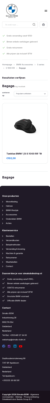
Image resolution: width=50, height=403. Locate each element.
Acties (9, 223)
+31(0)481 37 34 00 (18, 335)
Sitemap (18, 397)
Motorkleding (12, 201)
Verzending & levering (15, 249)
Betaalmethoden (13, 244)
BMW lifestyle (12, 210)
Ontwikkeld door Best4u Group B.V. (17, 399)
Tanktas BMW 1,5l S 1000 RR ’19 (24, 153)
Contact (9, 266)
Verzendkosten (12, 240)
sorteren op (6, 94)
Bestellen (10, 236)
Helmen (9, 206)
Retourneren (11, 257)
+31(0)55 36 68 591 (10, 380)
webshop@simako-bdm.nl (13, 339)
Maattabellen (11, 262)
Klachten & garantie (14, 253)
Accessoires (11, 214)
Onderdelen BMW (14, 219)
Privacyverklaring (31, 397)
